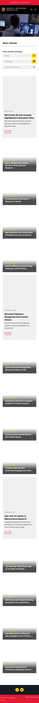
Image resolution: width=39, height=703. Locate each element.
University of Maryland (19, 2)
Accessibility (11, 697)
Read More (8, 131)
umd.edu (3, 700)
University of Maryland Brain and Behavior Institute (14, 7)
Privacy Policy (4, 697)
